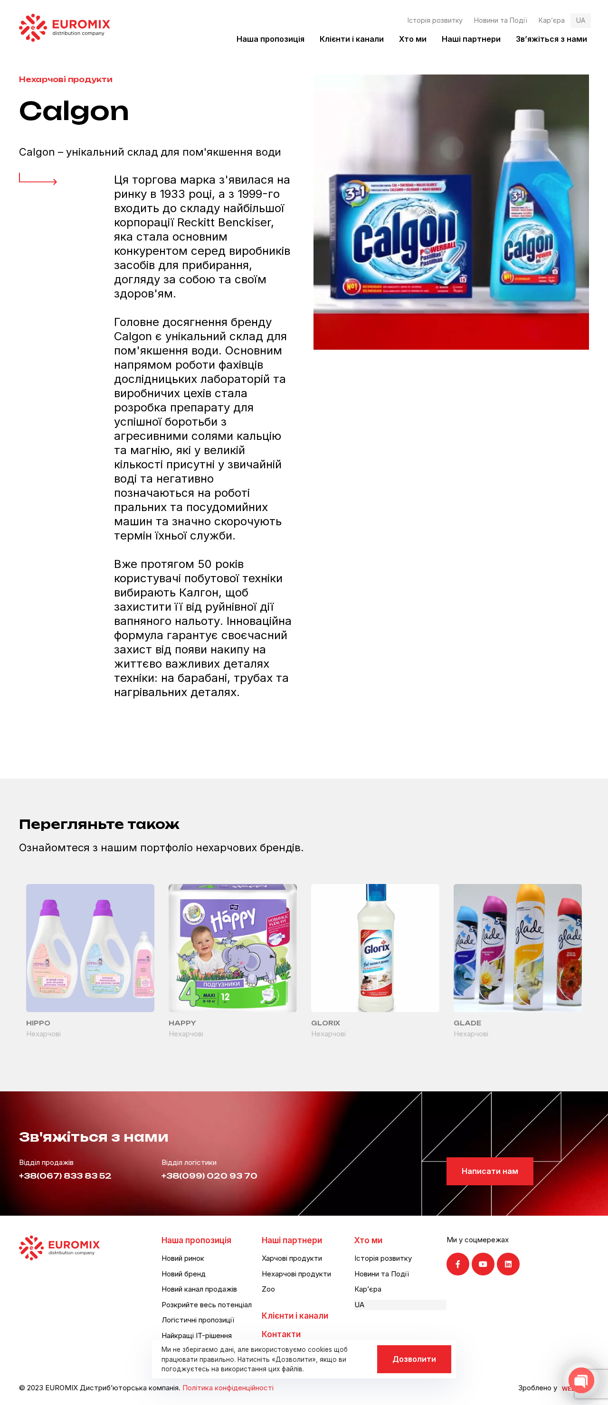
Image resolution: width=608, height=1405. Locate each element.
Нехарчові (43, 1033)
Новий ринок (183, 1258)
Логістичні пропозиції (198, 1319)
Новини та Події (500, 20)
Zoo (268, 1288)
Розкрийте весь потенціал (207, 1304)
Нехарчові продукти (66, 79)
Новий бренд (184, 1273)
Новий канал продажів (199, 1288)
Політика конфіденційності (228, 1387)
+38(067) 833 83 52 (65, 1176)
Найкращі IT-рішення (197, 1335)
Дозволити (414, 1359)
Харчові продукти (292, 1258)
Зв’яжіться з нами (551, 39)
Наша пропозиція (270, 39)
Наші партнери (471, 39)
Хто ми (413, 39)
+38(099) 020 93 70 (209, 1176)
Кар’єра (552, 20)
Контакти (281, 1334)
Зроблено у (537, 1387)
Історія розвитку (435, 20)
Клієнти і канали (352, 39)
